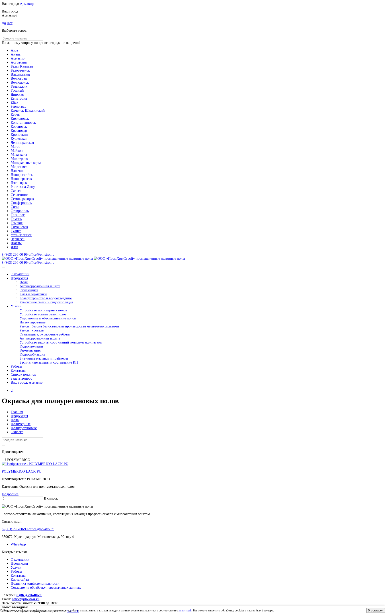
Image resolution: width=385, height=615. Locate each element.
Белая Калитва (22, 66)
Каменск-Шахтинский (28, 110)
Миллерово (19, 158)
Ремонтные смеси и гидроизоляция (46, 302)
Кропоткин (19, 134)
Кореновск (19, 126)
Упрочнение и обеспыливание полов (48, 318)
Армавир (27, 4)
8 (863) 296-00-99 (29, 595)
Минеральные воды (26, 163)
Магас (15, 146)
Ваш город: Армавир (27, 382)
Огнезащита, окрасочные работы (45, 334)
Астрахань (19, 62)
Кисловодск (20, 118)
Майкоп (17, 150)
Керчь (15, 114)
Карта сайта (20, 579)
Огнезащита (29, 290)
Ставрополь (20, 211)
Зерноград (18, 106)
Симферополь (21, 203)
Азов (14, 50)
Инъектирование (32, 322)
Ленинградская (22, 142)
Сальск (16, 191)
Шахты (16, 243)
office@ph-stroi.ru (25, 599)
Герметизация (30, 350)
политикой (185, 610)
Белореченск (20, 70)
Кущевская (19, 138)
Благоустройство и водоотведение (46, 298)
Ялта (14, 247)
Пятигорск (19, 183)
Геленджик (19, 86)
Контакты (18, 370)
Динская (17, 94)
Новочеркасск (21, 179)
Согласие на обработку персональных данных (46, 587)
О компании (20, 274)
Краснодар (19, 130)
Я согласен (375, 610)
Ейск (14, 102)
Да (4, 23)
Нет (9, 23)
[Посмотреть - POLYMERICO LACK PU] (192, 464)
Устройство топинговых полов (43, 314)
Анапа (15, 54)
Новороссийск (22, 175)
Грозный (17, 90)
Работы (16, 366)
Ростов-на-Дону (23, 187)
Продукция (19, 278)
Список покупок (23, 374)
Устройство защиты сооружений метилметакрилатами (61, 342)
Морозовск (19, 167)
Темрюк (17, 223)
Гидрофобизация (32, 354)
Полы (24, 282)
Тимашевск (19, 227)
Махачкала (19, 154)
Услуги (16, 306)
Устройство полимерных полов (43, 310)
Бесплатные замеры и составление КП (49, 362)
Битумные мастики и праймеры (44, 358)
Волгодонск (20, 82)
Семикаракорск (22, 199)
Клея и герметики (33, 294)
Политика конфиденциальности (35, 583)
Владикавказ (20, 74)
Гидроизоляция (31, 346)
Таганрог (18, 215)
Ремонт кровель (32, 330)
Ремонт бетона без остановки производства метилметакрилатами (69, 326)
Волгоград (19, 78)
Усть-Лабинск (21, 235)
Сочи (15, 207)
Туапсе (16, 231)
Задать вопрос (21, 378)
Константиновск (23, 122)
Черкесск (18, 239)
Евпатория (19, 98)
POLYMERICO (18, 460)
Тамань (16, 219)
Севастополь (20, 195)
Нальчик (17, 171)
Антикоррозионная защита (40, 286)
